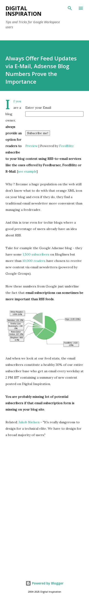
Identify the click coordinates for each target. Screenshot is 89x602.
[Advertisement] (44, 516)
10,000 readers (33, 261)
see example (27, 171)
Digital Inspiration (23, 10)
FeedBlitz (66, 146)
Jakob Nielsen (28, 422)
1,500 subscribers (36, 254)
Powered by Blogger (47, 583)
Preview (31, 146)
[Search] (70, 8)
